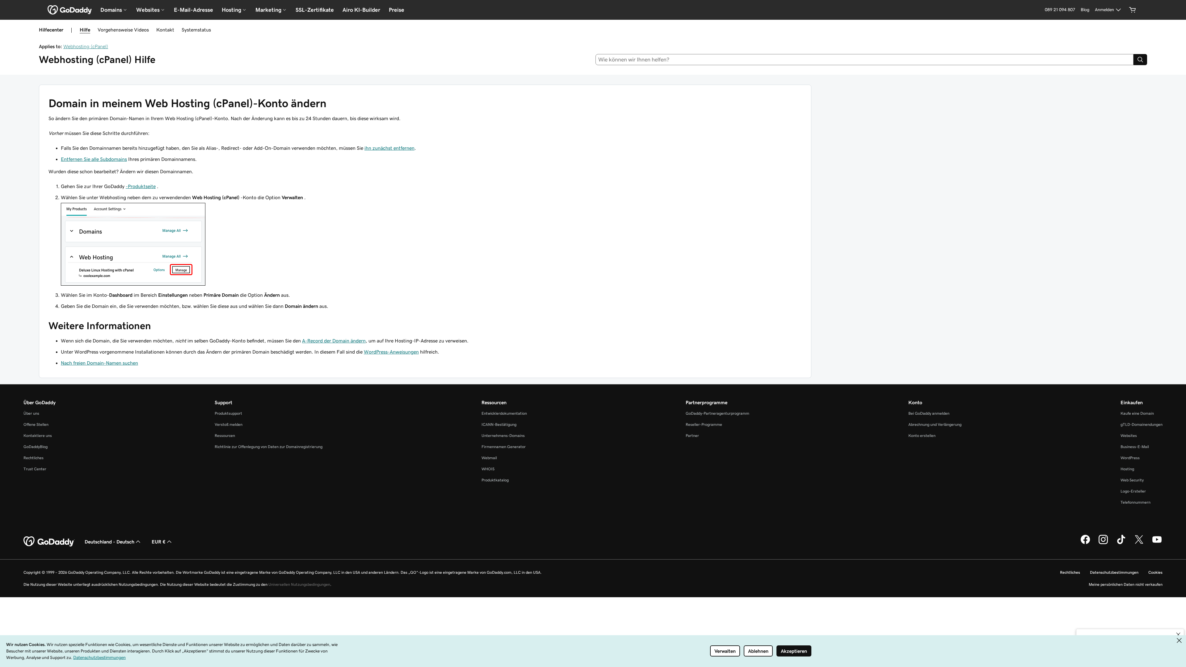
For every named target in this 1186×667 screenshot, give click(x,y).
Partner (692, 436)
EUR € (159, 541)
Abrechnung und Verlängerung (934, 424)
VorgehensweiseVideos (123, 29)
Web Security (1132, 480)
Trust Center (34, 469)
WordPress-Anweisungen (391, 351)
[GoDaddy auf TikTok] (1121, 543)
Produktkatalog (495, 480)
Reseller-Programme (704, 424)
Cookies (1155, 572)
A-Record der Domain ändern (334, 340)
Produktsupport (228, 413)
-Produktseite (141, 186)
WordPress (1130, 458)
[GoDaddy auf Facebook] (1085, 543)
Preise (396, 10)
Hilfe (85, 29)
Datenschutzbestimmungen (1114, 572)
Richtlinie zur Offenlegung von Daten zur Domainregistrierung (268, 447)
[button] (1178, 634)
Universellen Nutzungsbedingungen (299, 584)
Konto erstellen (922, 436)
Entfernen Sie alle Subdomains (94, 159)
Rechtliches (33, 458)
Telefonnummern (1135, 502)
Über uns (31, 413)
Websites (1129, 436)
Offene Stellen (35, 424)
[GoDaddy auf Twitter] (1139, 543)
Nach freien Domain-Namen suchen (99, 362)
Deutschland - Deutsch (109, 541)
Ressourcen (225, 436)
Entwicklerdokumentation (504, 413)
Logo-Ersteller (1133, 491)
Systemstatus (196, 29)
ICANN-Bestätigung (499, 424)
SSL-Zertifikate (315, 10)
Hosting (1127, 469)
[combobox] (864, 59)
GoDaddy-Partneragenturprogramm (717, 413)
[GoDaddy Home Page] (49, 541)
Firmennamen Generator (504, 447)
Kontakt (165, 29)
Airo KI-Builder (361, 10)
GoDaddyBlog (35, 447)
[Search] (1140, 59)
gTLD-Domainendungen (1142, 424)
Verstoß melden (228, 424)
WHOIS (488, 469)
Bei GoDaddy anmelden (928, 413)
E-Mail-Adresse (193, 10)
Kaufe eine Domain (1137, 413)
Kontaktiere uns (37, 436)
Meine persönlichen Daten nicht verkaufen (1126, 584)
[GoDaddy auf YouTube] (1157, 543)
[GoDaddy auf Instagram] (1103, 543)
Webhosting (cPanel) (85, 46)
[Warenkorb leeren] (1132, 10)
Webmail (489, 458)
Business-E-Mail (1135, 447)
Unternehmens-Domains (503, 436)
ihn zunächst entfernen (389, 147)
